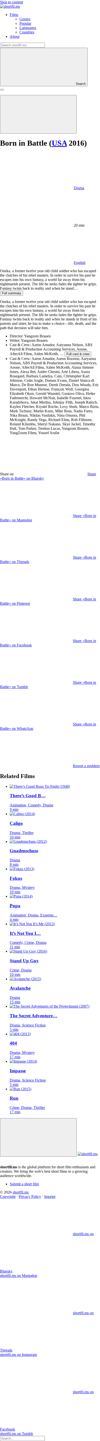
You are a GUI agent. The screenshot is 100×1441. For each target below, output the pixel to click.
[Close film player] (38, 1137)
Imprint (49, 1196)
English (79, 263)
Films (14, 15)
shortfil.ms (21, 1192)
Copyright (8, 1196)
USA (59, 143)
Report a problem (86, 766)
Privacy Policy (30, 1196)
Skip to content (11, 2)
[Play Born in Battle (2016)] (38, 114)
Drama (79, 188)
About (14, 36)
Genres (24, 19)
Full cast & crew (78, 354)
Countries (26, 32)
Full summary (11, 293)
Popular (25, 23)
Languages (27, 28)
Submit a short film (24, 1184)
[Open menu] (2, 89)
